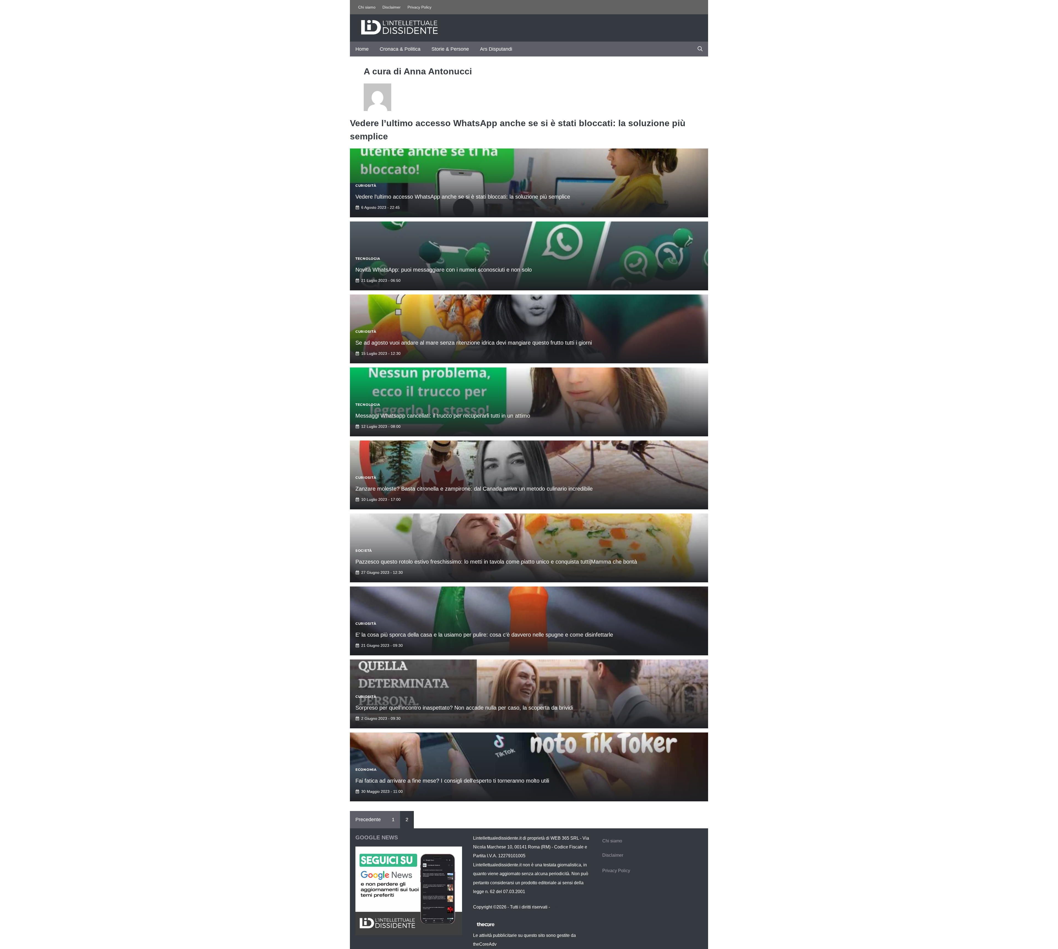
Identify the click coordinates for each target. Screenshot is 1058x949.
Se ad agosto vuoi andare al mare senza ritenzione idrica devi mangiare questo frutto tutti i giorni (473, 343)
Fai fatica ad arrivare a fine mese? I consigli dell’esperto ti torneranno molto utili (452, 781)
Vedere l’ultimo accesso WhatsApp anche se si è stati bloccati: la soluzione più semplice (462, 197)
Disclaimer (391, 7)
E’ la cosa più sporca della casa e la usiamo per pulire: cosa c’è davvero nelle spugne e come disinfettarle (484, 635)
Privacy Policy (419, 7)
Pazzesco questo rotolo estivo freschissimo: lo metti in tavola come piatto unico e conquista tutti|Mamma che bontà (496, 562)
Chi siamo (367, 7)
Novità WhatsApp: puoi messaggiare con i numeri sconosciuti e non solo (443, 270)
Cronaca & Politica (400, 49)
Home (362, 49)
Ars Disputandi (496, 49)
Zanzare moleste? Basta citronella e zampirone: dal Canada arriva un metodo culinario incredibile (474, 489)
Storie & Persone (450, 49)
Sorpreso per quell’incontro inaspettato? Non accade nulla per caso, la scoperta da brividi (464, 708)
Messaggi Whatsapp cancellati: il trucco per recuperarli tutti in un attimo (442, 416)
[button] (700, 49)
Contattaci (561, 907)
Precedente (368, 819)
